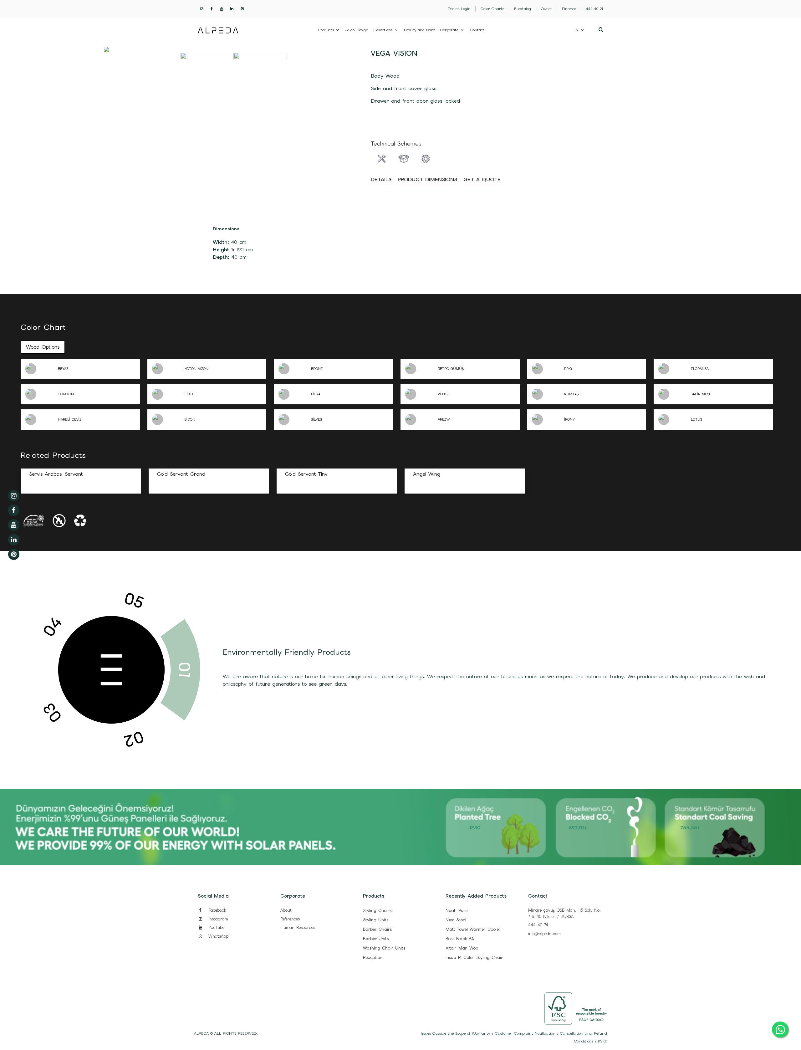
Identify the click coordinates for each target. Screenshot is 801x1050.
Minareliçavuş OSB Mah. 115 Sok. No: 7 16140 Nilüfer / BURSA (564, 913)
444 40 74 (538, 925)
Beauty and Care (419, 30)
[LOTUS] (672, 419)
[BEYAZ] (39, 368)
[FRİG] (545, 368)
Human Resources (297, 927)
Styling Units (375, 920)
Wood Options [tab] (42, 347)
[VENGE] (419, 394)
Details (381, 179)
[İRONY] (545, 419)
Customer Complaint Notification (525, 1033)
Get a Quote (482, 179)
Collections (383, 30)
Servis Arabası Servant (56, 474)
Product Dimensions (427, 179)
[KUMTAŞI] (545, 394)
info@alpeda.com (544, 933)
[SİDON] (166, 419)
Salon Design (356, 30)
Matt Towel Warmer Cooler (473, 929)
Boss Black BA (460, 938)
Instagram (217, 919)
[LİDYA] (292, 394)
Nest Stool (456, 920)
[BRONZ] (292, 368)
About (286, 910)
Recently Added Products (476, 896)
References (290, 919)
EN (576, 30)
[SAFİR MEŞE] (672, 394)
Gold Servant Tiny (306, 474)
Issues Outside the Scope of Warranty (455, 1033)
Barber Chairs (377, 929)
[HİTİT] (166, 394)
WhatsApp (217, 936)
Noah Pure (456, 910)
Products (326, 30)
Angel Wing (426, 474)
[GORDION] (39, 394)
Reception (372, 957)
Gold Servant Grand (181, 474)
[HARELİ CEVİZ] (39, 419)
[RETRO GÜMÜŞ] (419, 368)
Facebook (216, 910)
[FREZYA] (419, 419)
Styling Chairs (377, 910)
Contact (477, 30)
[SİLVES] (292, 419)
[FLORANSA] (672, 368)
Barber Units (376, 938)
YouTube (215, 927)
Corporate (449, 30)
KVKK (602, 1041)
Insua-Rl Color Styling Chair (474, 957)
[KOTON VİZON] (166, 368)
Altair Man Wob (462, 948)
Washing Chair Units (384, 948)
